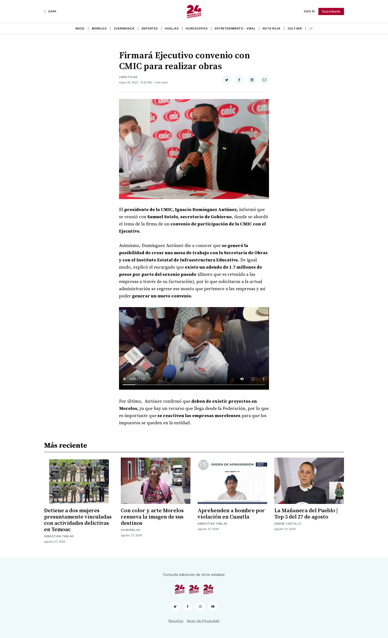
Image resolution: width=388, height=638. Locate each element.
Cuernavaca (124, 28)
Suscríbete (331, 11)
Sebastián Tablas (59, 536)
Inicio (80, 28)
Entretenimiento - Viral (235, 28)
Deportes (150, 28)
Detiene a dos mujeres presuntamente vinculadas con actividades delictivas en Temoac (78, 520)
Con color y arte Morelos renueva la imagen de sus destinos (152, 517)
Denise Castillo (287, 523)
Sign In (309, 11)
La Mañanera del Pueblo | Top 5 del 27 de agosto (306, 513)
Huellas (172, 28)
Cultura (295, 28)
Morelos (99, 28)
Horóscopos (196, 28)
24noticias (128, 77)
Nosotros (176, 621)
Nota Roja (271, 28)
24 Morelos (130, 530)
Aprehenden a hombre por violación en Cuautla (231, 513)
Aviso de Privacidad (203, 621)
